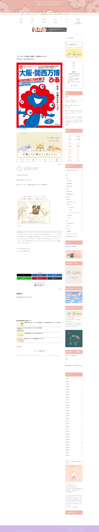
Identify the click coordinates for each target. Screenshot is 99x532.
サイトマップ (65, 528)
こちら (75, 506)
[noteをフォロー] (43, 285)
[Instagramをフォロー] (41, 285)
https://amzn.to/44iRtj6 (21, 128)
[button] (54, 278)
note (17, 179)
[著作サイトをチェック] (35, 285)
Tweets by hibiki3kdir (70, 246)
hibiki (74, 71)
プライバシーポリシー (73, 528)
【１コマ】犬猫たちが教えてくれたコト (24, 248)
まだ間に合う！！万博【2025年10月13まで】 (25, 59)
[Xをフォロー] (38, 285)
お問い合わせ (80, 528)
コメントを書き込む (39, 351)
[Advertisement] (39, 45)
